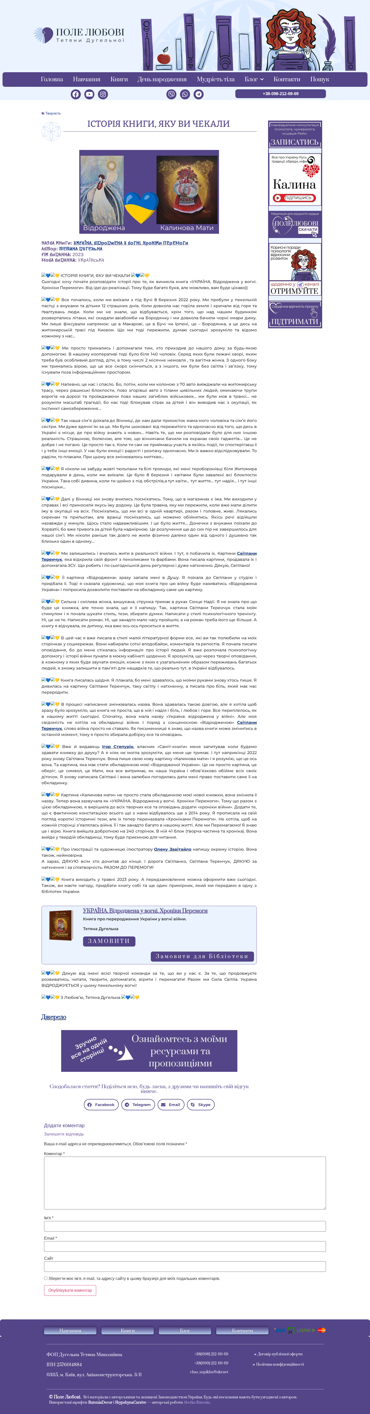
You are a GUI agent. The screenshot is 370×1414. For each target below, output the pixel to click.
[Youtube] (89, 94)
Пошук (319, 79)
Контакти (287, 79)
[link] (117, 746)
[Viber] (171, 94)
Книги (119, 79)
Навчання (86, 79)
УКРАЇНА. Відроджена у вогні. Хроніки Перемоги (130, 243)
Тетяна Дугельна (80, 249)
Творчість (53, 113)
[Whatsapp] (185, 94)
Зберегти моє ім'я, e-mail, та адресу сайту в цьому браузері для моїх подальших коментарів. (134, 1279)
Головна (52, 79)
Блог (251, 79)
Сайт (48, 1258)
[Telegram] (199, 94)
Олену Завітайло (172, 849)
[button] (101, 1104)
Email (50, 1238)
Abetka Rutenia (196, 1402)
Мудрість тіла (216, 79)
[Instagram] (103, 94)
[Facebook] (76, 94)
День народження (162, 79)
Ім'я (48, 1218)
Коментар (54, 1154)
